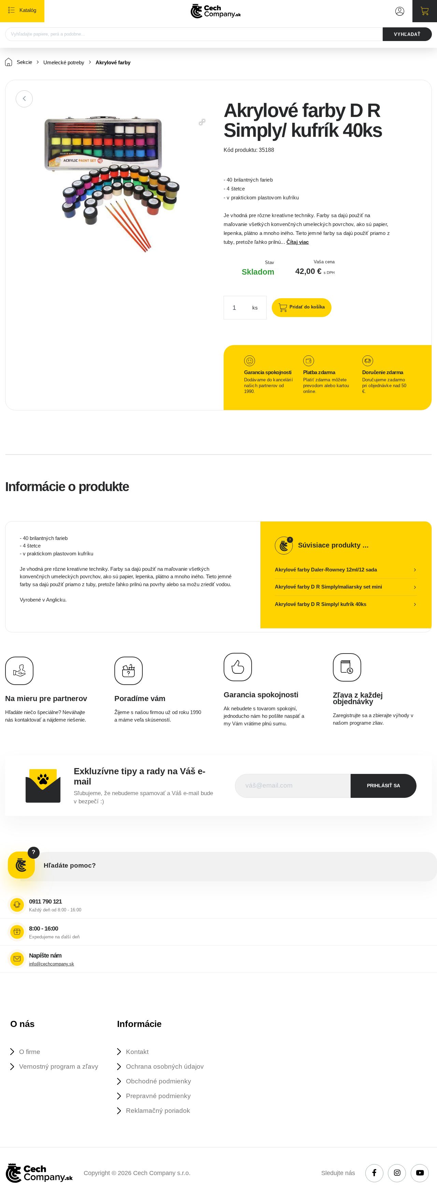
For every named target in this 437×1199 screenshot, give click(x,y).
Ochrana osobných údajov (165, 1066)
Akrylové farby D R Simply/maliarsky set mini (328, 587)
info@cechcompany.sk (51, 963)
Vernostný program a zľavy (58, 1066)
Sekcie (23, 62)
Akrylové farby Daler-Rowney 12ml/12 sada (326, 569)
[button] (202, 122)
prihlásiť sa (383, 785)
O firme (29, 1051)
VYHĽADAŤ (407, 34)
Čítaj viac (297, 242)
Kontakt (137, 1051)
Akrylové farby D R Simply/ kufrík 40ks (320, 604)
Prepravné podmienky (158, 1095)
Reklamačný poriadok (158, 1110)
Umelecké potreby (63, 62)
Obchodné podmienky (158, 1081)
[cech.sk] (215, 11)
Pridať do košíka (307, 306)
